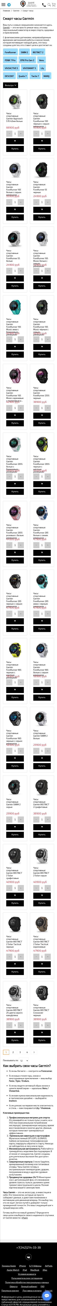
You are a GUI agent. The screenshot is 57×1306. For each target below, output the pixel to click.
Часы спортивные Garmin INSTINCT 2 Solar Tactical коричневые (41, 941)
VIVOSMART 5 (29, 68)
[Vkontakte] (29, 1257)
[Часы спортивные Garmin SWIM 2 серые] (15, 787)
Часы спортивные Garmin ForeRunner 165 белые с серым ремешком (13, 188)
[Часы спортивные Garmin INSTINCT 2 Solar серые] (42, 856)
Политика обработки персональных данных (27, 1282)
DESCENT (9, 76)
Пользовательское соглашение (27, 1278)
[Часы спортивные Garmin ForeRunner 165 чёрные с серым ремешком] (42, 101)
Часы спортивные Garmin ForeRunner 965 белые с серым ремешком (40, 668)
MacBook (34, 1270)
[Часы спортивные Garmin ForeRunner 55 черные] (42, 170)
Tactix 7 (35, 76)
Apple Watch (13, 1270)
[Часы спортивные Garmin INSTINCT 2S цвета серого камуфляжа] (15, 993)
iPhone (22, 1265)
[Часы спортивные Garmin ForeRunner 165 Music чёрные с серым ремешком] (42, 307)
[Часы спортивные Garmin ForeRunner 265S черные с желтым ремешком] (42, 444)
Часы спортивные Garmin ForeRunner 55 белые (13, 255)
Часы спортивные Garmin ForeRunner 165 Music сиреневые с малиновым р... (15, 394)
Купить (15, 148)
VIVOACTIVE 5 (11, 68)
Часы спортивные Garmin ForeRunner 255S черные (41, 392)
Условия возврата (27, 1274)
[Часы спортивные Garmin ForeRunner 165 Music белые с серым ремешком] (42, 239)
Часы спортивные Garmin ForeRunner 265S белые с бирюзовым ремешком (14, 464)
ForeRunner (10, 52)
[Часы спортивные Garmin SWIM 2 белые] (42, 719)
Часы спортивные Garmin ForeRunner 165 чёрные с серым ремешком (41, 120)
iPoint (25, 1217)
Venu (41, 60)
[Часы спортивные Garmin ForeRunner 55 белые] (15, 239)
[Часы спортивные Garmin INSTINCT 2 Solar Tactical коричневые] (42, 925)
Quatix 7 (22, 76)
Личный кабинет (29, 1286)
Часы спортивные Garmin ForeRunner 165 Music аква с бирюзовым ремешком (13, 327)
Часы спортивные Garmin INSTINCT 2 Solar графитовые (14, 872)
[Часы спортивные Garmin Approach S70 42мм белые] (15, 101)
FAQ (42, 1286)
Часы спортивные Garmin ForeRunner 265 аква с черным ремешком (40, 600)
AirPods (48, 1265)
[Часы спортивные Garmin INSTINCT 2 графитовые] (42, 787)
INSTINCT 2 (38, 52)
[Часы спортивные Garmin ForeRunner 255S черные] (42, 376)
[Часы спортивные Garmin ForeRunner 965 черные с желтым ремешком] (15, 650)
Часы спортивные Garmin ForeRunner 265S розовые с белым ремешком (15, 531)
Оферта (13, 1286)
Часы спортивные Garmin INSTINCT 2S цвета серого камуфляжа (14, 1010)
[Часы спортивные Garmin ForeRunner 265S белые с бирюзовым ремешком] (15, 444)
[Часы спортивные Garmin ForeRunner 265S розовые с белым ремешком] (15, 513)
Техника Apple (9, 1265)
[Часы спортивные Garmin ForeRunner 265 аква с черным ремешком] (42, 582)
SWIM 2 (24, 52)
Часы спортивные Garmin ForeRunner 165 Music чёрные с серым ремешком (40, 327)
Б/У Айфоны (35, 1265)
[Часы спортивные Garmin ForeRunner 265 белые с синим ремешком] (42, 513)
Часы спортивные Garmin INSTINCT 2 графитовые (41, 803)
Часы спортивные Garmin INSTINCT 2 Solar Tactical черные (14, 941)
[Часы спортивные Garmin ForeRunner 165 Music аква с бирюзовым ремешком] (15, 307)
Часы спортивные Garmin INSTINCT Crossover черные (41, 1010)
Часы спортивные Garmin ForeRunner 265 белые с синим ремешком (40, 531)
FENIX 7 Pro (10, 60)
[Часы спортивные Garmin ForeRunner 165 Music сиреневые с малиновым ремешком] (15, 376)
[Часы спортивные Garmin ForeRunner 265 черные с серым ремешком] (15, 582)
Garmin (16, 10)
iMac (45, 1270)
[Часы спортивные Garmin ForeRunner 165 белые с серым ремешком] (15, 170)
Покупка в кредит (10, 1290)
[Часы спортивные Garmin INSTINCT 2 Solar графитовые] (15, 856)
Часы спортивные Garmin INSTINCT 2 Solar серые (41, 871)
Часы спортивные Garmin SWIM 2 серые (13, 803)
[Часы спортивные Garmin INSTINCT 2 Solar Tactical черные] (15, 925)
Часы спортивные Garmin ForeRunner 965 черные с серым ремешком (14, 737)
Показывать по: (10, 1060)
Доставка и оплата (31, 1290)
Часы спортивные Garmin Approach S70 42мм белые (14, 117)
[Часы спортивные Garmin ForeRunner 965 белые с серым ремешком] (42, 650)
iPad (25, 1270)
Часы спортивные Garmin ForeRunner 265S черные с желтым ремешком (41, 464)
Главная (6, 10)
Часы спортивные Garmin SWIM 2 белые (40, 734)
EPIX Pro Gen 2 (27, 60)
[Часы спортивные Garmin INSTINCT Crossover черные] (42, 993)
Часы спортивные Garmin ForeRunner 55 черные (40, 187)
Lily (42, 68)
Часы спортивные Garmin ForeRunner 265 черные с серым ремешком (14, 600)
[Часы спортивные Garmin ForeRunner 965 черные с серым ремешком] (15, 719)
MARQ (46, 76)
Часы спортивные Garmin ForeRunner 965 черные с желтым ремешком (13, 670)
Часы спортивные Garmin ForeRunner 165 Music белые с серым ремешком (40, 258)
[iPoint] (28, 6)
